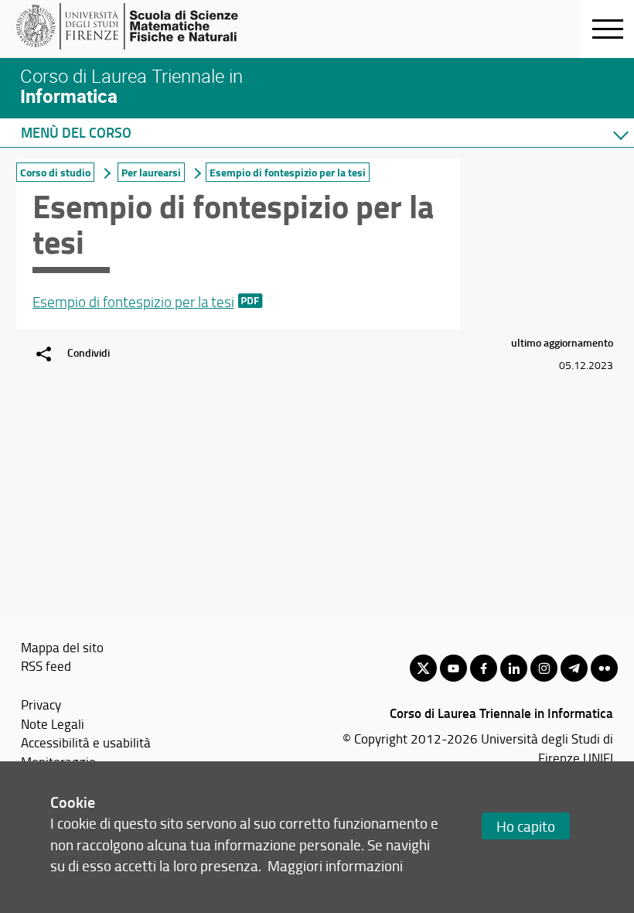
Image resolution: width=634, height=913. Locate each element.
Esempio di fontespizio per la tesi (133, 302)
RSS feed (46, 665)
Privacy (41, 704)
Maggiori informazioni (335, 865)
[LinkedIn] (513, 668)
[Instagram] (543, 668)
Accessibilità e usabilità (86, 742)
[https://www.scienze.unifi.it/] (135, 26)
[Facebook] (483, 668)
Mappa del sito (62, 647)
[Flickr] (604, 668)
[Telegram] (574, 668)
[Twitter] (423, 668)
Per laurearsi (151, 172)
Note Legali (52, 723)
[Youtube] (453, 668)
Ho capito (525, 826)
